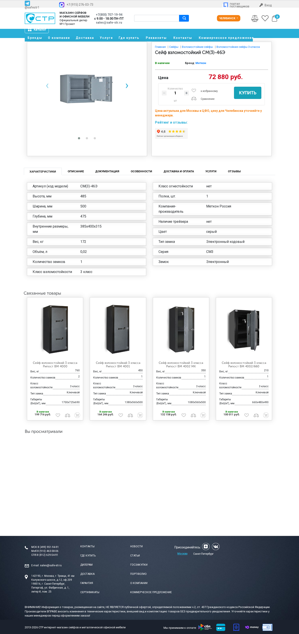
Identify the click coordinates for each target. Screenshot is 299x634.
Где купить (129, 38)
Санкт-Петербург (203, 553)
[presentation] (47, 85)
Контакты (182, 38)
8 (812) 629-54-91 (47, 554)
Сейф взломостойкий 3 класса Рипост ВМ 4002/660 (244, 364)
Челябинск (227, 18)
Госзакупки (139, 564)
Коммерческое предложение (226, 38)
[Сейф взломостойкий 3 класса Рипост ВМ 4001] (118, 329)
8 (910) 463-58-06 (47, 551)
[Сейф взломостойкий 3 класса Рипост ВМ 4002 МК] (181, 329)
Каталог (40, 29)
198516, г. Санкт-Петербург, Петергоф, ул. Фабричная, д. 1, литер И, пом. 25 (50, 587)
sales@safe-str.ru (51, 565)
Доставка (85, 38)
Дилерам (86, 564)
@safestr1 (32, 7)
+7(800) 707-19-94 (109, 14)
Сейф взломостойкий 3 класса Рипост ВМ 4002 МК (181, 364)
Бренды (35, 38)
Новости (136, 546)
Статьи (135, 555)
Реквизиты (156, 38)
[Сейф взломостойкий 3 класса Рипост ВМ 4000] (55, 329)
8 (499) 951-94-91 (48, 547)
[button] (79, 138)
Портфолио (138, 573)
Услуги (106, 38)
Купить (247, 92)
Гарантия (86, 583)
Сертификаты (89, 592)
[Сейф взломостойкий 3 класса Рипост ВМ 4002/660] (244, 329)
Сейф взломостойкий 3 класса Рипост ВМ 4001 (118, 364)
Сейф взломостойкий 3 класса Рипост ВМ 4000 (55, 364)
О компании (59, 38)
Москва (182, 553)
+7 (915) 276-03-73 (80, 4)
